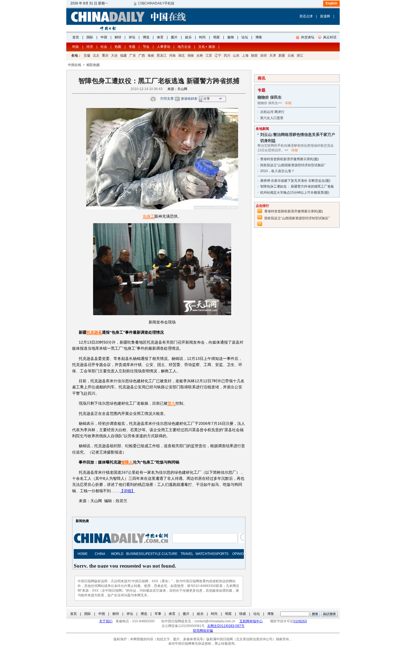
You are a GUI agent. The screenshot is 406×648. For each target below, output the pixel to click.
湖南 (190, 55)
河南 (172, 55)
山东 (236, 55)
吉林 (199, 55)
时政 (75, 47)
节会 (146, 47)
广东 (132, 55)
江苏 (208, 55)
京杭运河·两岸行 (272, 112)
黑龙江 (162, 55)
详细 (288, 103)
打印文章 (167, 99)
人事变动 (163, 47)
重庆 (105, 55)
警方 (171, 403)
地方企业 (184, 47)
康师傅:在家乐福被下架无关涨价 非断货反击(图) (295, 181)
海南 (150, 55)
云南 (291, 55)
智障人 (127, 462)
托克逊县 (94, 332)
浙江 (300, 55)
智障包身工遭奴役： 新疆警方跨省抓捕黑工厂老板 (297, 186)
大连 (114, 55)
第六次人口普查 (271, 118)
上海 (245, 55)
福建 (123, 55)
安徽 (87, 55)
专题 (132, 47)
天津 (272, 55)
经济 (89, 47)
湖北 (181, 55)
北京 (96, 55)
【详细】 (127, 491)
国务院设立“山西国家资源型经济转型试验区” (292, 165)
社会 (104, 47)
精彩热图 (93, 65)
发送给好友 (189, 99)
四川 (227, 55)
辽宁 (218, 55)
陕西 (254, 55)
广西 (141, 55)
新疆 (281, 55)
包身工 (148, 216)
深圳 (263, 55)
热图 (118, 47)
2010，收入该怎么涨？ (277, 171)
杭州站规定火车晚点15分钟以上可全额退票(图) (294, 192)
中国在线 (74, 65)
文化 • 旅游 (206, 47)
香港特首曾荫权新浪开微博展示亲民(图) (289, 159)
